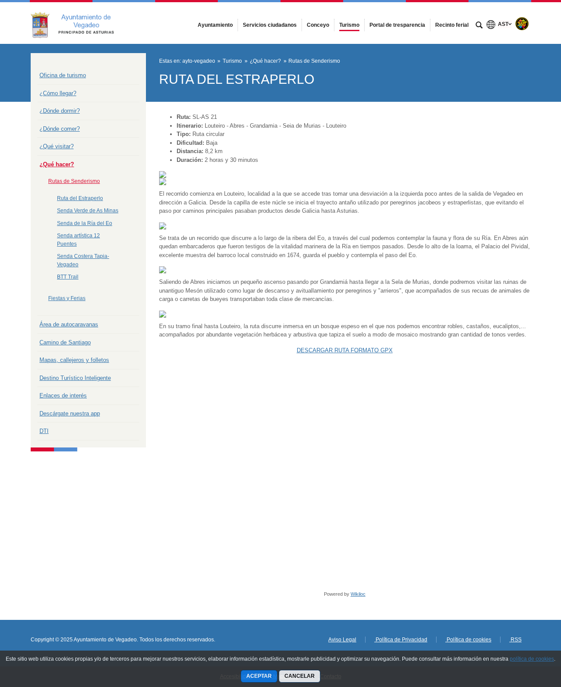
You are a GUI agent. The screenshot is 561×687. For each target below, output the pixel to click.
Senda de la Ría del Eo (84, 223)
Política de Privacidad (400, 640)
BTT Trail (67, 277)
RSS (515, 640)
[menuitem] (215, 25)
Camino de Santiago (65, 342)
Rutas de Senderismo (74, 181)
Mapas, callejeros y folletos (74, 360)
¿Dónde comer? (59, 128)
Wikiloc (358, 594)
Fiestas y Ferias (66, 298)
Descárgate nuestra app (69, 413)
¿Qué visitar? (56, 146)
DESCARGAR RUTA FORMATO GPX (345, 350)
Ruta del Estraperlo (80, 198)
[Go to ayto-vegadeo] (79, 22)
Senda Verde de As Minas (87, 211)
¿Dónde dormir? (59, 110)
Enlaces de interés (63, 395)
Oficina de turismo (62, 75)
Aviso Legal (342, 640)
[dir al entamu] (526, 634)
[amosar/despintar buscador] (479, 26)
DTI (44, 431)
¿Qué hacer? (56, 164)
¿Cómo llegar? (57, 93)
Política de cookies (468, 640)
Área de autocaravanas (68, 324)
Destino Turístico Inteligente (75, 378)
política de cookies (532, 659)
